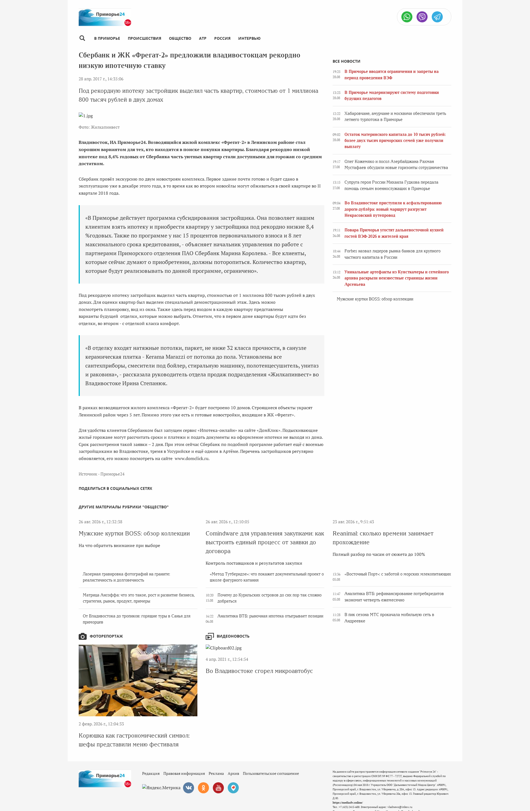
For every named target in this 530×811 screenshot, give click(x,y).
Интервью (249, 38)
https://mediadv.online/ (348, 802)
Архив (233, 773)
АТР (202, 38)
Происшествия (144, 38)
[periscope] (233, 787)
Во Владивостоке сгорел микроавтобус (259, 671)
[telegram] (437, 16)
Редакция (151, 773)
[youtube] (218, 787)
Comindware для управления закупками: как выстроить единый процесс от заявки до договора (265, 542)
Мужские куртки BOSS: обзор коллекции (375, 299)
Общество (180, 38)
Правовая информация (184, 773)
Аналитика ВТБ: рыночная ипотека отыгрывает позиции (270, 616)
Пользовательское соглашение (271, 773)
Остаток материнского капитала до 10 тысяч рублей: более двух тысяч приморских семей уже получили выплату (395, 140)
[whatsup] (406, 16)
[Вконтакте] (188, 787)
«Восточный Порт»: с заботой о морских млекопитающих (397, 574)
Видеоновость (233, 636)
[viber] (422, 16)
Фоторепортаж (106, 636)
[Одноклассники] (203, 787)
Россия (222, 38)
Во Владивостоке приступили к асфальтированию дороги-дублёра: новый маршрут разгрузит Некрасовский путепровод (393, 209)
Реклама (216, 773)
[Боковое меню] (82, 38)
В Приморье (107, 38)
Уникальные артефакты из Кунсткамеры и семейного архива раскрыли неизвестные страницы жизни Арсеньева (396, 278)
